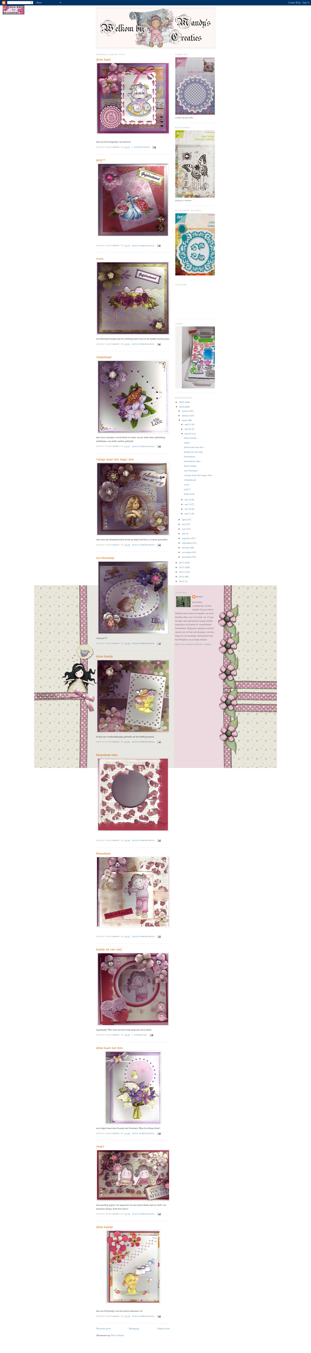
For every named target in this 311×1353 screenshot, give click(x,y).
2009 (182, 402)
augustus (186, 538)
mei (184, 524)
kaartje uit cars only (109, 949)
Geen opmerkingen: (144, 246)
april (184, 519)
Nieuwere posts (103, 1328)
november (187, 552)
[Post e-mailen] (154, 147)
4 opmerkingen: (141, 147)
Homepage (134, 1328)
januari (185, 410)
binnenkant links (107, 755)
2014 (182, 576)
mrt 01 (188, 424)
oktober (186, 547)
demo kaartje (104, 656)
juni (184, 528)
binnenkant (103, 853)
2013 (182, 572)
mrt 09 (188, 433)
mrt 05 (188, 429)
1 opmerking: (140, 1035)
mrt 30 (188, 508)
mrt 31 (188, 513)
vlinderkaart (104, 357)
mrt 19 (188, 504)
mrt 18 (188, 499)
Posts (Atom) (117, 1335)
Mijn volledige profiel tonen (193, 644)
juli (184, 533)
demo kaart (103, 59)
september (187, 542)
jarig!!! (100, 160)
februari (186, 415)
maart (185, 420)
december (187, 556)
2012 (182, 567)
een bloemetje (105, 558)
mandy (199, 597)
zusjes (100, 1146)
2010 (182, 406)
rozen (99, 258)
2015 (182, 581)
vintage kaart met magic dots (115, 459)
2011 (182, 562)
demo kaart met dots (109, 1048)
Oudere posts (163, 1328)
